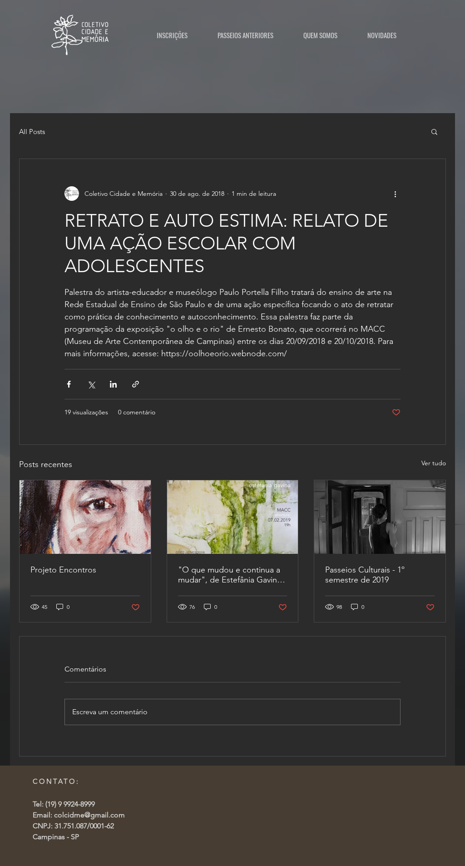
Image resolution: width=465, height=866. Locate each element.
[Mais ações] (395, 193)
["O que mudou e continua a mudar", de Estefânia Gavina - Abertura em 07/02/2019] (232, 517)
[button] (434, 131)
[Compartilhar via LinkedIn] (113, 384)
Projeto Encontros (63, 570)
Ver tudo (433, 463)
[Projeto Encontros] (85, 517)
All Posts (32, 131)
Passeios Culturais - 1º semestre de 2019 (365, 575)
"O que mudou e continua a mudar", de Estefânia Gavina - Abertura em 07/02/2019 (232, 575)
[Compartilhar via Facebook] (68, 384)
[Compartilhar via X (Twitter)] (91, 384)
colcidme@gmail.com (89, 815)
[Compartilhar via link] (135, 384)
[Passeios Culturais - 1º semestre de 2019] (379, 517)
